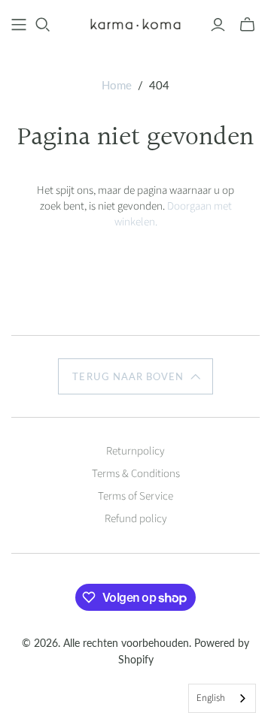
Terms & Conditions (136, 474)
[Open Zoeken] (42, 24)
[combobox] (222, 698)
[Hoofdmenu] (18, 24)
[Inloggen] (218, 25)
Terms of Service (135, 496)
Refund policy (136, 519)
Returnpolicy (135, 451)
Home (117, 85)
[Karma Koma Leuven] (135, 23)
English (210, 698)
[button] (135, 376)
